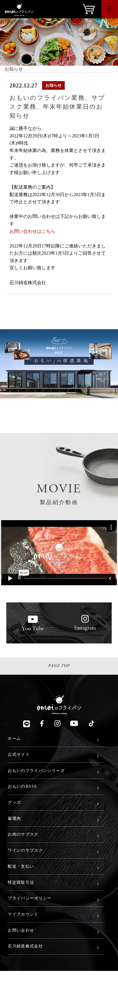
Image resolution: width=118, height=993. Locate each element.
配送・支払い (21, 866)
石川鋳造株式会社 (25, 946)
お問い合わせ (21, 930)
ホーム (14, 738)
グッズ (14, 802)
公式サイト (19, 754)
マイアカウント (23, 914)
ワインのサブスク (25, 850)
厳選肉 (14, 818)
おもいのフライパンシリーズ (36, 770)
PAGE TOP (59, 665)
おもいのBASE (22, 786)
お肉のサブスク (23, 834)
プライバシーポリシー (30, 898)
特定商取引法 (21, 882)
